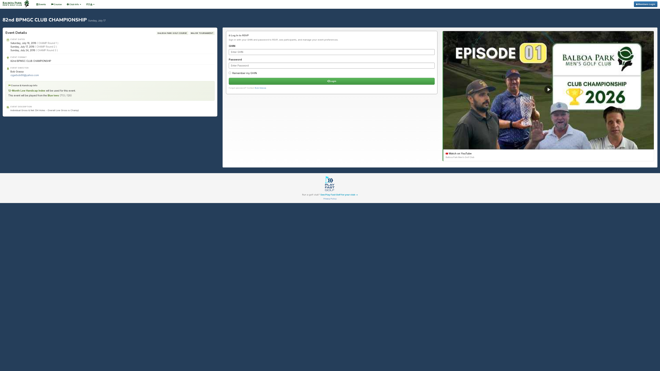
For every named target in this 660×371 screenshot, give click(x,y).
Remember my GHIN (244, 73)
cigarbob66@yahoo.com (24, 75)
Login (332, 81)
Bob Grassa (260, 88)
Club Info (74, 4)
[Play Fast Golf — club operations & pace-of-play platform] (330, 184)
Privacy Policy (330, 199)
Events (42, 4)
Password (235, 59)
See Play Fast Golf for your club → (339, 194)
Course (57, 4)
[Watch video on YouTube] (548, 90)
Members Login (646, 4)
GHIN (232, 46)
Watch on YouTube (460, 153)
